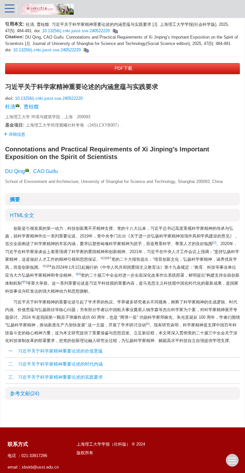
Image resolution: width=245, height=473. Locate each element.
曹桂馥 (31, 106)
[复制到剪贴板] (115, 30)
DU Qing (15, 171)
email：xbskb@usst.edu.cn (33, 467)
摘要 (15, 199)
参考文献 (24, 393)
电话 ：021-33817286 (27, 455)
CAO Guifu (45, 171)
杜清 (10, 106)
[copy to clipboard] (86, 49)
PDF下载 (123, 68)
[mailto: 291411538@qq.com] (27, 170)
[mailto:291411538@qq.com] (17, 105)
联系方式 (18, 444)
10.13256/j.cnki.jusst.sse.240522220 (76, 30)
